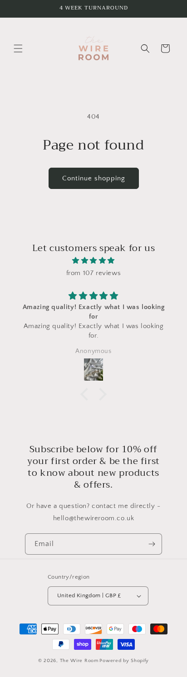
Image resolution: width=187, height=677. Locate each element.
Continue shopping (93, 178)
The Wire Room (79, 660)
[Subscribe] (152, 544)
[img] (93, 260)
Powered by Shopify (124, 660)
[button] (18, 48)
